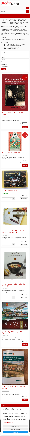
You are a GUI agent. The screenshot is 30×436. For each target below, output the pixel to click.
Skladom (4, 62)
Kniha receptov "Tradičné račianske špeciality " (13, 285)
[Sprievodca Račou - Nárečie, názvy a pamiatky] (15, 367)
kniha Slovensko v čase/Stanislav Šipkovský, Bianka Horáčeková (12, 332)
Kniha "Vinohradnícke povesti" (12, 152)
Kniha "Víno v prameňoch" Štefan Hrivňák (12, 113)
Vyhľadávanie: (4, 52)
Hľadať (3, 69)
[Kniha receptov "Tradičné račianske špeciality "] (15, 265)
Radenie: (3, 57)
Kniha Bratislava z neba (9, 190)
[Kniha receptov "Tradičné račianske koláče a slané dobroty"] (15, 216)
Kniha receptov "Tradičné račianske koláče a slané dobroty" (13, 231)
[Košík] (27, 8)
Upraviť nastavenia (15, 426)
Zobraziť (25, 127)
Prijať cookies (15, 432)
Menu (27, 15)
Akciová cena (5, 66)
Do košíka (24, 198)
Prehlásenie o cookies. (8, 422)
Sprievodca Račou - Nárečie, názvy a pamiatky (13, 387)
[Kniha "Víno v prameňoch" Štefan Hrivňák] (15, 92)
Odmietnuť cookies (15, 429)
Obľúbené (4, 64)
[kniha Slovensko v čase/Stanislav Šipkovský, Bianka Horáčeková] (15, 316)
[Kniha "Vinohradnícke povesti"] (15, 141)
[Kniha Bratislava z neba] (15, 179)
